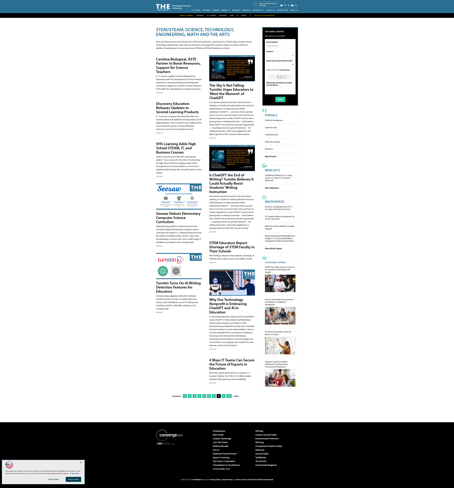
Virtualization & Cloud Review (226, 465)
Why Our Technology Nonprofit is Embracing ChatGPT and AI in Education (228, 305)
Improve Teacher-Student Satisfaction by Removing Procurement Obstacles (276, 364)
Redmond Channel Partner (225, 453)
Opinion (216, 10)
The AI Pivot (260, 461)
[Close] (80, 462)
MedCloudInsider (221, 446)
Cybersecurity (271, 127)
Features (206, 10)
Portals (271, 115)
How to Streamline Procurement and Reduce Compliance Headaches (279, 302)
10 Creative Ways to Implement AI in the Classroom (280, 217)
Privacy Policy (285, 70)
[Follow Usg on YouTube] (292, 5)
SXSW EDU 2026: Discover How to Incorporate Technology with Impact (280, 269)
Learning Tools (271, 134)
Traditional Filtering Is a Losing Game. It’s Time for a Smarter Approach (278, 178)
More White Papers (273, 248)
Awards (224, 10)
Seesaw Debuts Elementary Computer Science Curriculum (178, 217)
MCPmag (259, 442)
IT (250, 15)
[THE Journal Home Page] (173, 7)
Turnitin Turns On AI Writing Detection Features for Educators (178, 287)
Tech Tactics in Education (224, 461)
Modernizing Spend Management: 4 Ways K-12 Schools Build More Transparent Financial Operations (280, 238)
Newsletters (282, 10)
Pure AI (216, 449)
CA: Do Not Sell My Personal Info (260, 479)
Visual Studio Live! (221, 468)
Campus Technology (222, 438)
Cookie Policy (227, 479)
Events (270, 10)
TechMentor (260, 457)
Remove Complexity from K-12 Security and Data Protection (278, 208)
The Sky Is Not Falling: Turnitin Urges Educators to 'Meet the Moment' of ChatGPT (231, 91)
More (292, 10)
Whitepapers (274, 201)
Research (236, 10)
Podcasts (246, 10)
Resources (257, 10)
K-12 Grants (211, 15)
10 (229, 396)
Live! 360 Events (220, 442)
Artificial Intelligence (274, 120)
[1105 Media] (170, 456)
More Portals (271, 156)
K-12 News (196, 10)
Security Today (261, 453)
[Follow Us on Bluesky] (281, 5)
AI (237, 15)
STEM (232, 15)
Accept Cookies (73, 479)
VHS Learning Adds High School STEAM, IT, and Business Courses (176, 147)
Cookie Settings (53, 479)
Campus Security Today (266, 434)
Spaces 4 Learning (221, 457)
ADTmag (259, 431)
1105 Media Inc (197, 479)
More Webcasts (272, 188)
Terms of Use (241, 479)
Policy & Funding (272, 141)
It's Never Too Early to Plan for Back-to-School (278, 333)
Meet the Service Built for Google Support (279, 227)
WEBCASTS (272, 170)
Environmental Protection (267, 438)
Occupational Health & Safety (268, 446)
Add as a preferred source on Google (268, 4)
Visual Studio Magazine (266, 465)
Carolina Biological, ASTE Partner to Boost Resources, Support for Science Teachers (178, 65)
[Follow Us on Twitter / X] (289, 5)
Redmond (259, 449)
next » (236, 396)
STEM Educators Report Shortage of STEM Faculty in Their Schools (232, 246)
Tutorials (200, 15)
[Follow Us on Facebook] (285, 5)
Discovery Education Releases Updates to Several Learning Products (177, 107)
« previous (176, 396)
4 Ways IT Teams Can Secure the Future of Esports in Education (231, 364)
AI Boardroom (219, 431)
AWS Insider (218, 434)
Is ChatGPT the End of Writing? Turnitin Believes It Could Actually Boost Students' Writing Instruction (231, 183)
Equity (244, 15)
